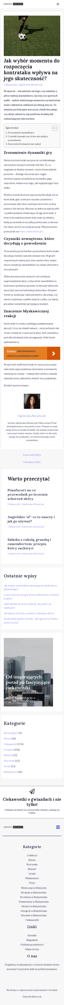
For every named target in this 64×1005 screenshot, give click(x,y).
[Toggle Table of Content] (53, 128)
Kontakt (32, 935)
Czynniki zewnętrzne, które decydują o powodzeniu (28, 138)
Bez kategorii (11, 732)
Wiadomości (10, 771)
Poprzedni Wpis (32, 455)
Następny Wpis (32, 462)
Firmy (32, 882)
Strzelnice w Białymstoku (33, 897)
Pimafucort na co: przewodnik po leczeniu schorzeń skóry (28, 494)
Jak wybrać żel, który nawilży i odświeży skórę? (29, 613)
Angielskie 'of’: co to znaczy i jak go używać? (31, 519)
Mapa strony (32, 949)
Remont (8, 755)
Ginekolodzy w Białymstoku (34, 901)
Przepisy (8, 749)
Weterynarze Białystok (33, 887)
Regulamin (32, 939)
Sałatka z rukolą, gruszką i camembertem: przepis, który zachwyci (29, 544)
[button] (58, 827)
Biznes (7, 738)
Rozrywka (9, 760)
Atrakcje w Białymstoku (33, 892)
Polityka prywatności (32, 944)
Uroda (7, 766)
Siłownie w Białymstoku (34, 915)
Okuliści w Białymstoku (33, 906)
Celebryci (32, 855)
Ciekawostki (10, 84)
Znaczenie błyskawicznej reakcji (24, 143)
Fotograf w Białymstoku (34, 910)
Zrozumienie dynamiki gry (21, 132)
